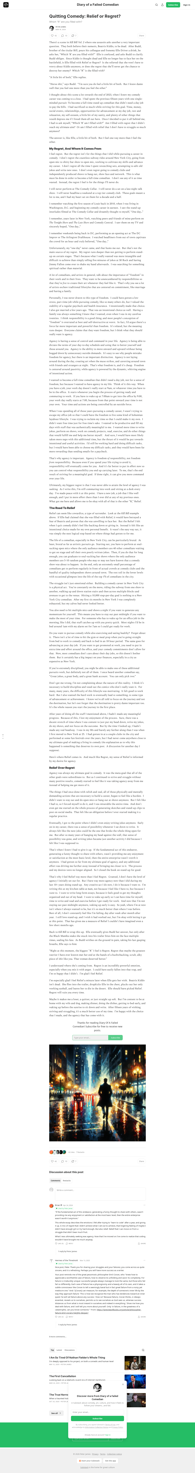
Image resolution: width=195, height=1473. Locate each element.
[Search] (156, 4)
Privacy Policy (117, 1427)
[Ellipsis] (144, 1205)
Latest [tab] (59, 1350)
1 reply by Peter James (67, 1251)
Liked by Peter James (65, 1208)
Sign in (186, 4)
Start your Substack (90, 1460)
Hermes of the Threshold (66, 1260)
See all (54, 1413)
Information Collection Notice (96, 1427)
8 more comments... (57, 1336)
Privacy (95, 1454)
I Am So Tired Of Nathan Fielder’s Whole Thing (77, 1357)
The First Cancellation (62, 1376)
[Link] (45, 148)
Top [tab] (52, 1350)
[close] (123, 1384)
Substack (84, 1467)
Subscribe (173, 4)
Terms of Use (110, 1424)
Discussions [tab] (70, 1350)
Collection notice (114, 1454)
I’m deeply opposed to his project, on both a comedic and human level (81, 1361)
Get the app (110, 1460)
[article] (97, 1363)
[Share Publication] (162, 4)
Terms (102, 1454)
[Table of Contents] (3, 736)
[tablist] (60, 1180)
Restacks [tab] (67, 1180)
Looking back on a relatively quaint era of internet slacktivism (77, 1380)
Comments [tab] (55, 1180)
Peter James (61, 27)
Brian (57, 1205)
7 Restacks (80, 1152)
